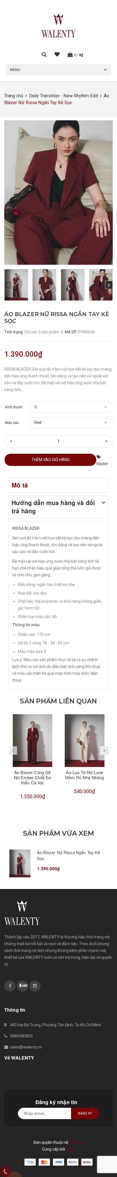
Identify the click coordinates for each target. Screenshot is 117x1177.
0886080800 (21, 1036)
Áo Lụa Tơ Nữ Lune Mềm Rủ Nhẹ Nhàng (84, 774)
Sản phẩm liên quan (58, 701)
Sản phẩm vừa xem (58, 833)
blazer (102, 463)
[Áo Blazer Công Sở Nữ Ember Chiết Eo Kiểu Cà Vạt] (33, 740)
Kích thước (13, 407)
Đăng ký (85, 1113)
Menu (15, 70)
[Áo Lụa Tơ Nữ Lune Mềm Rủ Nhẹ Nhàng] (85, 740)
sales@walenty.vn (26, 1047)
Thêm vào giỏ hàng (51, 459)
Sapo (70, 1149)
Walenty (76, 1142)
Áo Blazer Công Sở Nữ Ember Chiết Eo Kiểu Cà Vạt (32, 777)
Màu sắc (12, 423)
